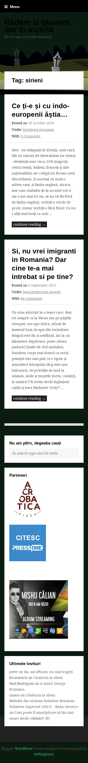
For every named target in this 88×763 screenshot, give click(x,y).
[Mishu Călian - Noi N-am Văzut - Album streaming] (38, 637)
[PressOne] (27, 560)
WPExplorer (44, 754)
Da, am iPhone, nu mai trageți (48, 671)
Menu (15, 7)
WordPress (24, 748)
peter (13, 671)
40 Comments (31, 298)
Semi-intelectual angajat (41, 292)
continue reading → (29, 224)
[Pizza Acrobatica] (27, 516)
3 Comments (30, 136)
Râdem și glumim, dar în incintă (38, 26)
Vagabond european (38, 129)
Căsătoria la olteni (48, 677)
